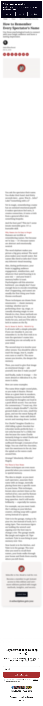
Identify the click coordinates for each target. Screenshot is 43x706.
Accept (8, 14)
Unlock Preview (21, 675)
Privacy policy (15, 7)
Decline (34, 14)
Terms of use (29, 7)
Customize (22, 14)
